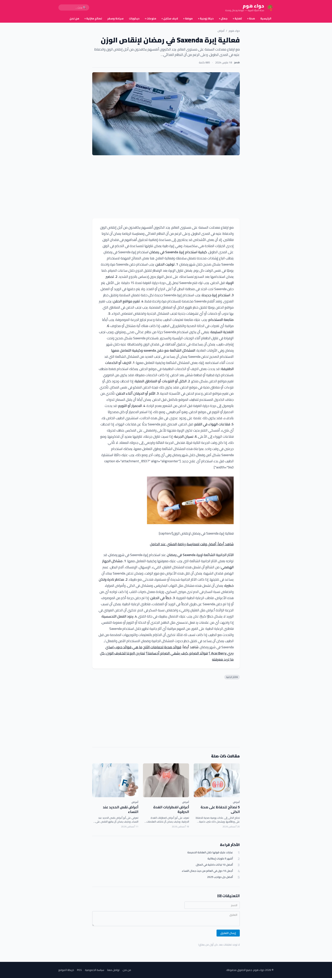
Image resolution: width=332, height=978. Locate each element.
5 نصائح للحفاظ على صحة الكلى (220, 809)
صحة (251, 18)
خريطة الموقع (66, 970)
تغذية (237, 18)
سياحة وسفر (115, 18)
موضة (188, 18)
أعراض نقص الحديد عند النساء (120, 809)
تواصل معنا (113, 970)
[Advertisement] (166, 187)
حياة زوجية (206, 18)
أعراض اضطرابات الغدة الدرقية (171, 809)
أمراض (220, 30)
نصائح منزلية (93, 18)
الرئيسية (265, 18)
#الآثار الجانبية (232, 677)
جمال (223, 18)
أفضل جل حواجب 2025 (220, 877)
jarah (237, 62)
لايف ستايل (170, 18)
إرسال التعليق (228, 933)
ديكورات (134, 18)
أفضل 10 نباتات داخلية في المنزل (214, 865)
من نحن (74, 18)
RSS (79, 970)
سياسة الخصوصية (94, 970)
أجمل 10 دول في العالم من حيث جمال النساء (207, 871)
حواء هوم (234, 30)
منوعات (150, 18)
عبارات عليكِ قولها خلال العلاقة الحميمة (210, 852)
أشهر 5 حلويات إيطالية (220, 858)
